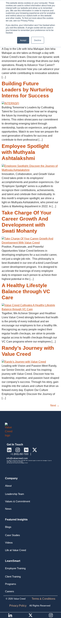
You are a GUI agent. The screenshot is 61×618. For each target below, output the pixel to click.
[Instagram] (17, 449)
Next (54, 405)
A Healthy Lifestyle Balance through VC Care (26, 291)
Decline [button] (37, 40)
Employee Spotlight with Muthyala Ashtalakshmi (25, 152)
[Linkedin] (9, 449)
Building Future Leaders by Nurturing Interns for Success (27, 89)
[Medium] (26, 449)
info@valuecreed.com (17, 458)
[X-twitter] (34, 449)
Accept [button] (23, 40)
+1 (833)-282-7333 (20, 454)
